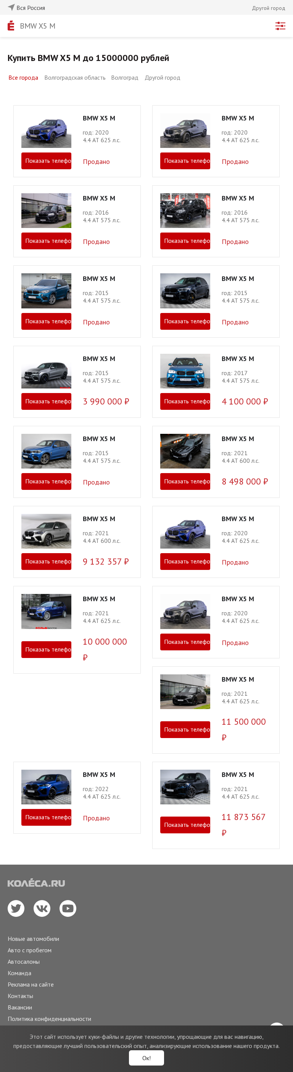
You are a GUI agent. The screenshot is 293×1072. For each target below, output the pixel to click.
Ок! (146, 1058)
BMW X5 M (37, 26)
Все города (23, 77)
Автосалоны (24, 961)
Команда (19, 973)
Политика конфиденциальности (49, 1018)
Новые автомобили (33, 938)
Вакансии (20, 1007)
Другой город (162, 77)
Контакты (20, 996)
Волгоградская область (75, 77)
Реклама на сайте (31, 984)
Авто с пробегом (30, 950)
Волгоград (124, 77)
